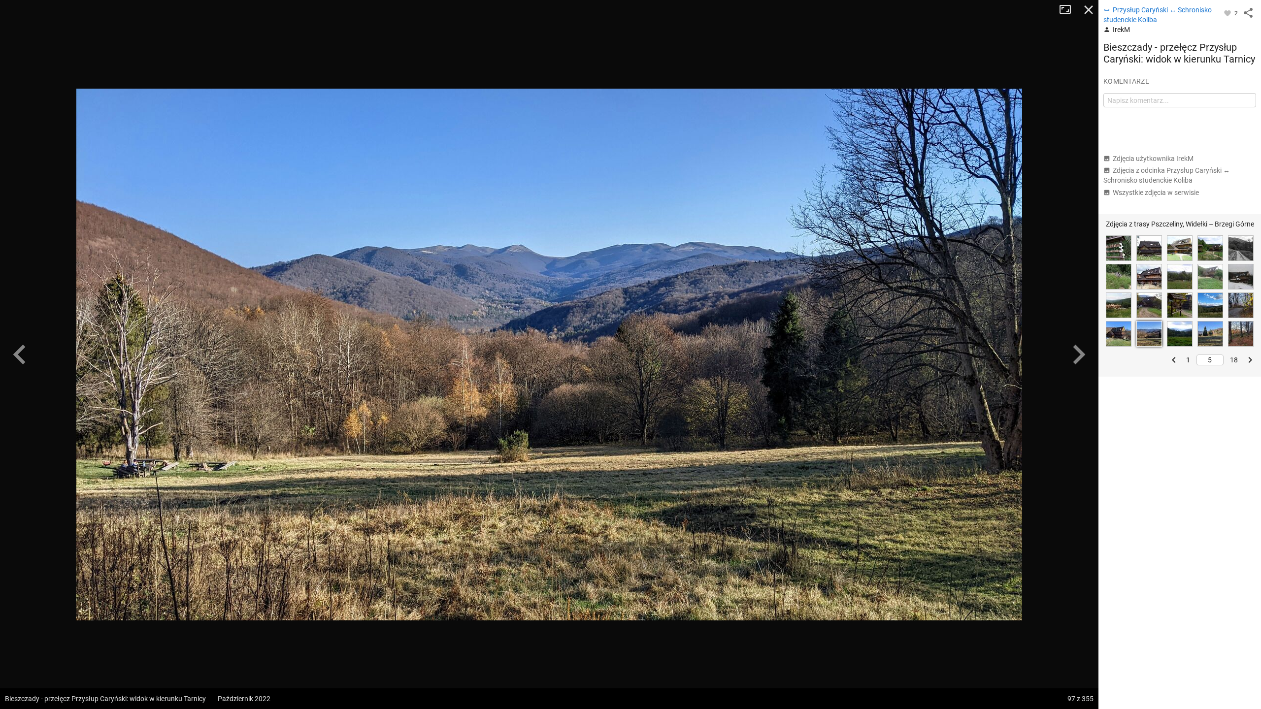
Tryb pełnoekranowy (1069, 10)
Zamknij (1088, 10)
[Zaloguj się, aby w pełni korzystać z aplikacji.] (1228, 13)
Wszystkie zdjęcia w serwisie (1156, 192)
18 (1234, 360)
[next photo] (1078, 354)
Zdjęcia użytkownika (1153, 158)
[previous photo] (19, 354)
